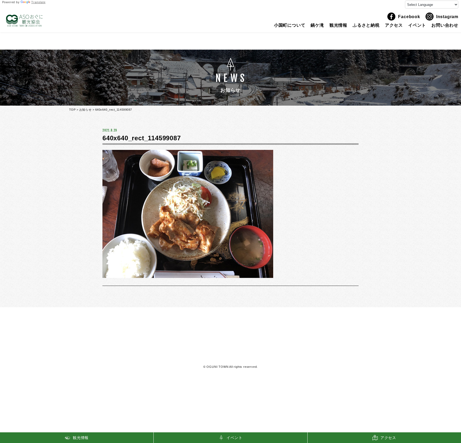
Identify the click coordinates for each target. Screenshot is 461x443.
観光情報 (338, 25)
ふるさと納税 (366, 25)
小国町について (289, 25)
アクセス (394, 25)
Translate (38, 2)
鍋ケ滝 (317, 25)
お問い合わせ (444, 25)
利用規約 (231, 356)
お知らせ (85, 109)
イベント (417, 25)
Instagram (447, 16)
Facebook (409, 16)
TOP (72, 109)
